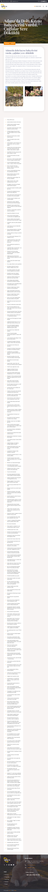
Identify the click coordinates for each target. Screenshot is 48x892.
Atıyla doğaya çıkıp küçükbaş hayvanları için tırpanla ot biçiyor (13, 281)
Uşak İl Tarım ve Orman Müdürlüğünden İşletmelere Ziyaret (14, 814)
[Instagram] (41, 1)
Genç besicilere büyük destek (13, 611)
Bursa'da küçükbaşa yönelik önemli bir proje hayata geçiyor (14, 762)
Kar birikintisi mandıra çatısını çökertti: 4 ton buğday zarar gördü (14, 766)
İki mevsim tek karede (11, 523)
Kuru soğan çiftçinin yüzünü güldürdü (14, 264)
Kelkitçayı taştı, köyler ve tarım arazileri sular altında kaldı (13, 469)
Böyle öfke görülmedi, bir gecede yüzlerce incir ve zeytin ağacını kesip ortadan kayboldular (14, 649)
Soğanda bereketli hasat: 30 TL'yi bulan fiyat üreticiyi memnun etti (13, 322)
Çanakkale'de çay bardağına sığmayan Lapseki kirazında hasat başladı (13, 353)
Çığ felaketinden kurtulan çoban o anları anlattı (13, 796)
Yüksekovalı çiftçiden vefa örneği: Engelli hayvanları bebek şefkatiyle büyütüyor (14, 492)
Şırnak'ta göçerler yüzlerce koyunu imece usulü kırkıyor (14, 497)
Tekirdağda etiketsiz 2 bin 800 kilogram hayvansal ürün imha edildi (14, 711)
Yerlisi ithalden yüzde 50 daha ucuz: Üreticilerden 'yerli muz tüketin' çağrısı (14, 144)
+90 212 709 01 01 (6, 1)
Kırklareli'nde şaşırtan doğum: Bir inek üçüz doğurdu (13, 178)
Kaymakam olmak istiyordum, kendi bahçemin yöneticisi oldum (14, 128)
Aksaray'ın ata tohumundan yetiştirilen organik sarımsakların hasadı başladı (13, 252)
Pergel (15, 890)
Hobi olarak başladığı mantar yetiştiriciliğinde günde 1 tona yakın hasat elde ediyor (14, 641)
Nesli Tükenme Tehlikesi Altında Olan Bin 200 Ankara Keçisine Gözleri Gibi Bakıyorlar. (13, 810)
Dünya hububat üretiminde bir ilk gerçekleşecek (13, 542)
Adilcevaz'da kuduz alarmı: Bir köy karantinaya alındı (13, 777)
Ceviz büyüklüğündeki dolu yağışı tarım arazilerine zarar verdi (13, 517)
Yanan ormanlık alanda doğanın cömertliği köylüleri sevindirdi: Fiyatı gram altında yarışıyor (14, 425)
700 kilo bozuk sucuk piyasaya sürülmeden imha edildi (13, 699)
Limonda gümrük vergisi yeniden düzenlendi (13, 695)
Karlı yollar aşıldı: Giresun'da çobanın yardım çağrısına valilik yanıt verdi (14, 802)
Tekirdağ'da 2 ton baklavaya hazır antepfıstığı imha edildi (13, 692)
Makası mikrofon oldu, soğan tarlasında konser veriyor (12, 181)
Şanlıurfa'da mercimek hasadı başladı (13, 360)
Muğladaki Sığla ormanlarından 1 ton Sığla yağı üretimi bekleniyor (14, 248)
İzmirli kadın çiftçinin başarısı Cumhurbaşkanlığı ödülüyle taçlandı (14, 465)
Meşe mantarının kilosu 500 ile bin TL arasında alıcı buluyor (14, 315)
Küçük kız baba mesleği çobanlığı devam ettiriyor (13, 832)
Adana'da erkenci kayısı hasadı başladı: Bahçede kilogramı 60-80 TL (13, 505)
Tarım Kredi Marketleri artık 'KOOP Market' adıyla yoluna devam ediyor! (14, 839)
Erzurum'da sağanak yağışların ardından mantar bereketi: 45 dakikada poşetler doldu (13, 326)
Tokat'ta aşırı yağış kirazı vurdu (13, 366)
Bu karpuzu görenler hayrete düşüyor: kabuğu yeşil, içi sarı (12, 267)
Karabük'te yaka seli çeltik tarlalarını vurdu (14, 223)
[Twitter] (38, 1)
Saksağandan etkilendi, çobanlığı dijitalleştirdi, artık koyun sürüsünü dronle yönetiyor (13, 608)
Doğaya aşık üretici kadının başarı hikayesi (13, 261)
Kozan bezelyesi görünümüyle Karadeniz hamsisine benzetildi (13, 552)
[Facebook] (40, 1)
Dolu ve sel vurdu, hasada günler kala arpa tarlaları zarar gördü (13, 298)
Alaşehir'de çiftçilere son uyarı (13, 213)
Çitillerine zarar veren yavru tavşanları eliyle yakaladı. (12, 836)
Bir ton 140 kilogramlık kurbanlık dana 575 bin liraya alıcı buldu (13, 567)
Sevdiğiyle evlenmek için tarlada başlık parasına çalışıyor (13, 185)
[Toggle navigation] (46, 6)
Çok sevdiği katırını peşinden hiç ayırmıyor (13, 245)
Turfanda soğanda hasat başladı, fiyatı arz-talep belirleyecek (13, 604)
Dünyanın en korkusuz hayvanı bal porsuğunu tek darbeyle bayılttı (13, 349)
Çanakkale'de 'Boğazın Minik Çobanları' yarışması (12, 451)
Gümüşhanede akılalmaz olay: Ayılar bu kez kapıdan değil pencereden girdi (14, 666)
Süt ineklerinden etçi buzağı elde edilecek (13, 759)
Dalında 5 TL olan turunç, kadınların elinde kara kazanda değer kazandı (14, 774)
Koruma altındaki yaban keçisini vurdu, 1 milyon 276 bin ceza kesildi (14, 163)
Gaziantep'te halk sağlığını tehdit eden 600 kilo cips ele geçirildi (13, 785)
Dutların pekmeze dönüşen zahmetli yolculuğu (14, 233)
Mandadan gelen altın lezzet (12, 842)
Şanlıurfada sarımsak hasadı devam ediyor (14, 301)
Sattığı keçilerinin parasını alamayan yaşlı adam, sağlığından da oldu (14, 549)
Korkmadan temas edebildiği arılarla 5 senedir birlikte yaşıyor (14, 284)
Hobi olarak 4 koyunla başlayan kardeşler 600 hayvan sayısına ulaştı (14, 748)
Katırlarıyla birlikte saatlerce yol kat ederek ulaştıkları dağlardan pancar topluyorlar (14, 500)
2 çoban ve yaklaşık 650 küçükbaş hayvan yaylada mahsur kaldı (13, 521)
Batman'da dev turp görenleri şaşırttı (13, 597)
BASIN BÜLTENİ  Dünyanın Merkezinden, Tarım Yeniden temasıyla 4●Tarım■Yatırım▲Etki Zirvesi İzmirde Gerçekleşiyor (13, 571)
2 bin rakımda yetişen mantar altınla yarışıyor (14, 440)
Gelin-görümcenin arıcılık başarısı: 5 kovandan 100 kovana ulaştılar (14, 195)
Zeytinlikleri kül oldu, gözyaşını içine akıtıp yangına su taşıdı (14, 152)
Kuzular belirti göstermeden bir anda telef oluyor (13, 684)
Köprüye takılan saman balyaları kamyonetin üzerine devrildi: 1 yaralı (14, 219)
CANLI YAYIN (38, 6)
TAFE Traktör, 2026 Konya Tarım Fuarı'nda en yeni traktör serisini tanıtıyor (13, 615)
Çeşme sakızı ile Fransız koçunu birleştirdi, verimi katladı (13, 545)
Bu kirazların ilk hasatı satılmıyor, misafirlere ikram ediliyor (13, 418)
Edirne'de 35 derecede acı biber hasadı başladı (13, 136)
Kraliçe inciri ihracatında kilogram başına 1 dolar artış (13, 799)
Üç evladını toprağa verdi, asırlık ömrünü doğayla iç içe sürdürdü (13, 270)
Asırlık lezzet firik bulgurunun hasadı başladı (14, 319)
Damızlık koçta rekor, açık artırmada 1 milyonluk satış (14, 658)
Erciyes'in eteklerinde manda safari (14, 304)
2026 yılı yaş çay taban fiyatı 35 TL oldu (14, 485)
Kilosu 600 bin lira (10, 119)
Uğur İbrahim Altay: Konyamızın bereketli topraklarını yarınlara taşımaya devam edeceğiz (13, 619)
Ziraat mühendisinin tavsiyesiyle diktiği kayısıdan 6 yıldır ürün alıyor (13, 291)
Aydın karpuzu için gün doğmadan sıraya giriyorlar (13, 226)
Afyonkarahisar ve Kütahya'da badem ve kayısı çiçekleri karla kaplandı (13, 679)
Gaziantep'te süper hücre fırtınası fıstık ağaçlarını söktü (13, 536)
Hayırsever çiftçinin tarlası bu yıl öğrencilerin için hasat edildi (13, 277)
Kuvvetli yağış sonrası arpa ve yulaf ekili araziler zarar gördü (14, 385)
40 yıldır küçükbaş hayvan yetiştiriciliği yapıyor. (12, 824)
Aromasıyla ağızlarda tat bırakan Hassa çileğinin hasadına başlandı (13, 475)
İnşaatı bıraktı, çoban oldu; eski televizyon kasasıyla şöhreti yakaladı (14, 364)
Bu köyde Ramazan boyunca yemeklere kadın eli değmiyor (13, 718)
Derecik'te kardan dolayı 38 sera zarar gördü (13, 789)
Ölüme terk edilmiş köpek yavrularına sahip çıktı (12, 645)
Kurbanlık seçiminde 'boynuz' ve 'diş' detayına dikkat (14, 455)
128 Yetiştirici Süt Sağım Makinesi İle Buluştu (13, 817)
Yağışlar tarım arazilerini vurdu (13, 676)
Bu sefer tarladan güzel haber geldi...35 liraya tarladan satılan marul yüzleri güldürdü (13, 582)
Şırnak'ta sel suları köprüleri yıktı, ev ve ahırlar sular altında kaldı (14, 532)
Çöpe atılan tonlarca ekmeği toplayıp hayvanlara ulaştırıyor (13, 381)
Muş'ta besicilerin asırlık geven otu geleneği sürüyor (14, 726)
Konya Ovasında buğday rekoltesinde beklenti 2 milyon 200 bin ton (14, 334)
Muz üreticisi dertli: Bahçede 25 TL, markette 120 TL (14, 237)
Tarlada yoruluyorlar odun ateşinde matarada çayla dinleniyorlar (14, 391)
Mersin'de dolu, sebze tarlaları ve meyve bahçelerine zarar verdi (13, 398)
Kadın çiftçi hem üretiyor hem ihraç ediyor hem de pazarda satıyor (14, 564)
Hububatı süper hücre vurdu (12, 529)
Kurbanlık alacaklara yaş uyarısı (13, 575)
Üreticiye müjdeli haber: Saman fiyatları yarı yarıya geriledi (13, 288)
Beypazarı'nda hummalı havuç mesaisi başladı (13, 849)
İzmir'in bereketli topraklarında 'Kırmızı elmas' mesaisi (13, 845)
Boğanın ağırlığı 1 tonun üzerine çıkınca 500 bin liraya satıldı (13, 482)
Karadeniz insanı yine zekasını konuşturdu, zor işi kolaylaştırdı (13, 274)
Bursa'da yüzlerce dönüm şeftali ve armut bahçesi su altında (14, 624)
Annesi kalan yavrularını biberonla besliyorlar (13, 662)
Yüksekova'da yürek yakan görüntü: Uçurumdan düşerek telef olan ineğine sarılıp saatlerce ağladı (14, 148)
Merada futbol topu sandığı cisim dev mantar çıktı (13, 388)
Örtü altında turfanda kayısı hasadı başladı (13, 594)
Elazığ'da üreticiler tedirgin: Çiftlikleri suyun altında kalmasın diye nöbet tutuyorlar (14, 410)
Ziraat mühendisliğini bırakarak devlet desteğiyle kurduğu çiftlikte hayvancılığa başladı (14, 688)
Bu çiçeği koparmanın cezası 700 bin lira (14, 630)
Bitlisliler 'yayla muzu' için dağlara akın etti (13, 421)
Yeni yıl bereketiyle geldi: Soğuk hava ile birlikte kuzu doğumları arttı (14, 792)
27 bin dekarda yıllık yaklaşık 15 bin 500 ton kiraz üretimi (14, 338)
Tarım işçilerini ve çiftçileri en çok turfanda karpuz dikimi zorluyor (13, 527)
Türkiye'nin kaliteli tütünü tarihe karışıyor (13, 140)
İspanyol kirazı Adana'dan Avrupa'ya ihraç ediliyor (14, 437)
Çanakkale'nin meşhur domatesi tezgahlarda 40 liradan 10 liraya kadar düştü (13, 828)
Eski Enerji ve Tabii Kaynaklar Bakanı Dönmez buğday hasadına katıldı (14, 159)
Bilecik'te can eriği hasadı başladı (13, 462)
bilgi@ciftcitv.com (15, 1)
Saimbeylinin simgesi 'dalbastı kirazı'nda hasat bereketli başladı (13, 202)
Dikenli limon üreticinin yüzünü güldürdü (13, 745)
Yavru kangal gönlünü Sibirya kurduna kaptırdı (12, 670)
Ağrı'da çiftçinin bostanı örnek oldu (14, 122)
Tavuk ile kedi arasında (11, 471)
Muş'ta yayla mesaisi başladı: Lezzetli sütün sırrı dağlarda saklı (13, 216)
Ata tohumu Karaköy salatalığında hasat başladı (14, 430)
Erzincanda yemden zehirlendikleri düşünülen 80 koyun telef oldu (14, 741)
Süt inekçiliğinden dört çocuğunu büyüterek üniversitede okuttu (13, 734)
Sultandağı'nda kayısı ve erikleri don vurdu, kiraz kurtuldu (14, 560)
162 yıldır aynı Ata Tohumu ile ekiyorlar (13, 345)
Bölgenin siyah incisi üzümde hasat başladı (14, 488)
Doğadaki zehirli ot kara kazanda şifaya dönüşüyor (13, 738)
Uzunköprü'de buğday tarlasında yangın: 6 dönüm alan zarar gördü (13, 342)
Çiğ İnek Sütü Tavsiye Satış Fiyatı (13, 538)
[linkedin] (44, 1)
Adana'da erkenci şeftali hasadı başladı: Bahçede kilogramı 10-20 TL (13, 406)
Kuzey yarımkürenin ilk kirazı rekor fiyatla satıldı (13, 590)
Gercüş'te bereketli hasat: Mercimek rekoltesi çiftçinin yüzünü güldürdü (14, 312)
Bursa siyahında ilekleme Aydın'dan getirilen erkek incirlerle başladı (14, 230)
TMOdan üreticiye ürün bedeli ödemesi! (13, 755)
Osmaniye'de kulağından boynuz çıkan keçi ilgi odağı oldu (13, 192)
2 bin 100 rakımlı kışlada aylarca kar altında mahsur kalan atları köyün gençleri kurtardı (14, 707)
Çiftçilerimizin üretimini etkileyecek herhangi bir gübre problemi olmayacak (14, 730)
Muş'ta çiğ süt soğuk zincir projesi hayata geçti (13, 579)
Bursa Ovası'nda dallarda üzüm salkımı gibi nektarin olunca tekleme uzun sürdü (14, 308)
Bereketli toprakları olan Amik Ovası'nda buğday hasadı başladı (13, 357)
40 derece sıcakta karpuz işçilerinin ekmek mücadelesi (14, 210)
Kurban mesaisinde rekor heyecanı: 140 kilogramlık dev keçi (14, 478)
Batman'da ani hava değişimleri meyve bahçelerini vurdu (13, 600)
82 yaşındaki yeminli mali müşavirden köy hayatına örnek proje (13, 769)
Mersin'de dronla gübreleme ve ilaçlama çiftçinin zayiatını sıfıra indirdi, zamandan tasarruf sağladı (13, 781)
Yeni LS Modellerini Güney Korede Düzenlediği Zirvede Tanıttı (14, 806)
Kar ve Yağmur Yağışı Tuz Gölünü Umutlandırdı (13, 821)
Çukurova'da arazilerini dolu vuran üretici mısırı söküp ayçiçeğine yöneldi (13, 447)
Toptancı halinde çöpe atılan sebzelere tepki (12, 587)
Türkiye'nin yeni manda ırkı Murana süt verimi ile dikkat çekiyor (13, 673)
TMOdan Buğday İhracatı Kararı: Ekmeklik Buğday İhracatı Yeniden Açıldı (13, 132)
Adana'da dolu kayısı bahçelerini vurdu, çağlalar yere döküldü (13, 627)
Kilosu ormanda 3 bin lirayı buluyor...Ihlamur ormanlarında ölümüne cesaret (13, 167)
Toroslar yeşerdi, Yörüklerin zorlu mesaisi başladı (13, 199)
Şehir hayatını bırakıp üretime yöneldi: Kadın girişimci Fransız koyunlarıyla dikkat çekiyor (13, 702)
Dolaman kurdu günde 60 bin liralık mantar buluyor (14, 433)
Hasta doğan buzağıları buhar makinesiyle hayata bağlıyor (13, 715)
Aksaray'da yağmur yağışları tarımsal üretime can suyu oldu (14, 514)
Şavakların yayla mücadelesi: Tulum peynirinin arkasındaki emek (14, 395)
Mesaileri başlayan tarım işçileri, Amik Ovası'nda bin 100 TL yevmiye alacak (14, 459)
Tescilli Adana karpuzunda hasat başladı (13, 402)
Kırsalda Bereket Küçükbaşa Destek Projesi (14, 752)
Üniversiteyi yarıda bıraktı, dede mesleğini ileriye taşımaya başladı (13, 637)
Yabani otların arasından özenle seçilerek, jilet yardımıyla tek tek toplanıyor (13, 510)
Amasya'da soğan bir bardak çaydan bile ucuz (14, 188)
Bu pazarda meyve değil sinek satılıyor (13, 330)
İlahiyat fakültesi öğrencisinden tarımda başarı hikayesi (13, 174)
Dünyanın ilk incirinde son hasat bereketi (13, 156)
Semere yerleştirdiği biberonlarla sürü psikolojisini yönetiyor (13, 171)
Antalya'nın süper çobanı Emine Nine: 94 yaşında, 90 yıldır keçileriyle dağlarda (14, 206)
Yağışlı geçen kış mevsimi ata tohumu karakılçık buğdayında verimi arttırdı (14, 257)
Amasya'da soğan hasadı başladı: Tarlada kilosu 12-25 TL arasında (13, 373)
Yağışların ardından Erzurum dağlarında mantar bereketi (12, 370)
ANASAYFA (7, 43)
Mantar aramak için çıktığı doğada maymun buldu (13, 634)
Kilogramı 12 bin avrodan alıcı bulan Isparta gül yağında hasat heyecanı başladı (14, 377)
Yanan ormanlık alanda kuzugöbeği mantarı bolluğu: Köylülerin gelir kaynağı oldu (14, 556)
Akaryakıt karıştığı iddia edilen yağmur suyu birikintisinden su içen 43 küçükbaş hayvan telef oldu (14, 722)
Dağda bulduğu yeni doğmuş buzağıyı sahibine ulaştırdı (13, 443)
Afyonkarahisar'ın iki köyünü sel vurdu (13, 415)
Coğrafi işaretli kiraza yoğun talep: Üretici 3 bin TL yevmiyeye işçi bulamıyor (13, 241)
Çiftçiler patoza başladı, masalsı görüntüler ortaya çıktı (13, 125)
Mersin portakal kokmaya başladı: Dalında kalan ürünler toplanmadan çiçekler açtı (14, 654)
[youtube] (43, 1)
